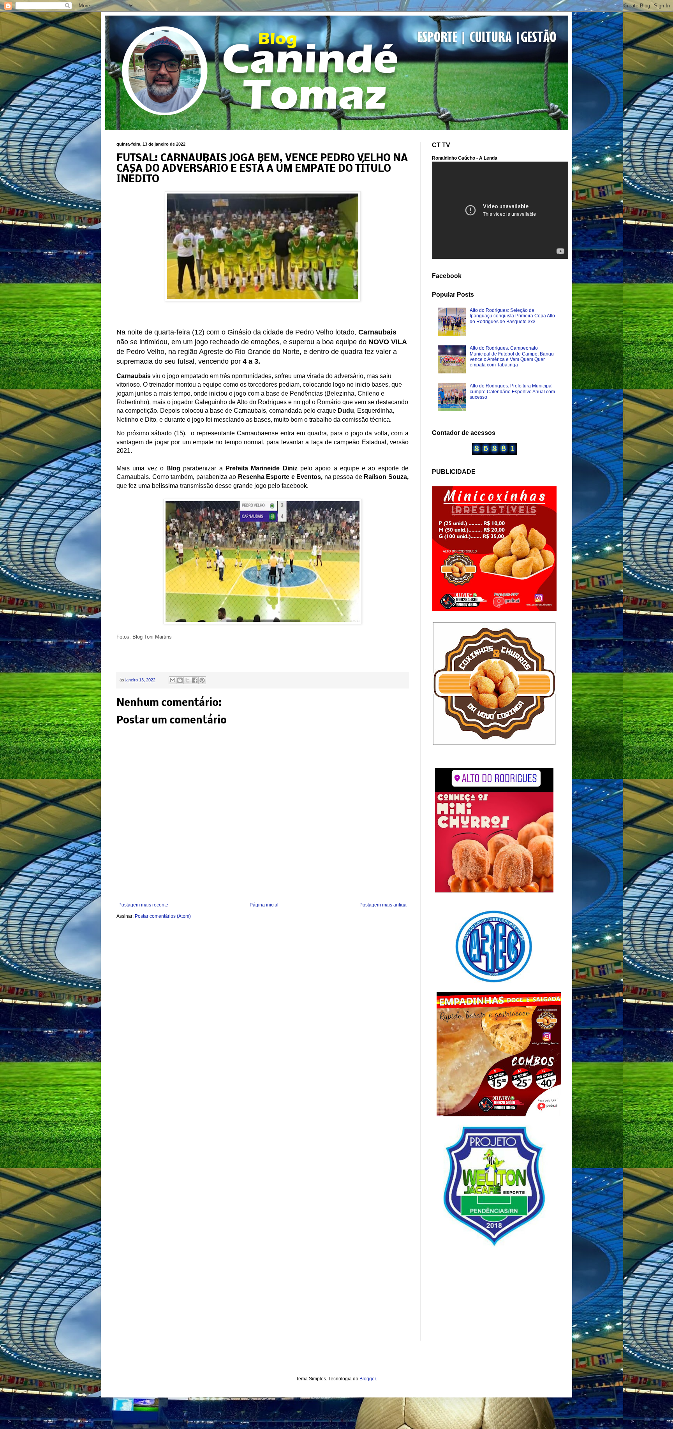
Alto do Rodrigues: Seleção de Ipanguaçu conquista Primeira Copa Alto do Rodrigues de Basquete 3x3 (512, 316)
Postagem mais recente (143, 905)
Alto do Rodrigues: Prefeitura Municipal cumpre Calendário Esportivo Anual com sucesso (512, 391)
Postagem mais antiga (383, 905)
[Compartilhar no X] (187, 680)
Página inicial (264, 905)
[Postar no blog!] (180, 680)
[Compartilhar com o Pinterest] (202, 680)
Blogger (367, 1378)
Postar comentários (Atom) (163, 916)
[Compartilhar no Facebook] (195, 680)
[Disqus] (262, 1028)
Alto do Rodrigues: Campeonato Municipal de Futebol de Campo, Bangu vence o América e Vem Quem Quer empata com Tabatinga (512, 356)
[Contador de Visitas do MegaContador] (494, 453)
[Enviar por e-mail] (172, 680)
